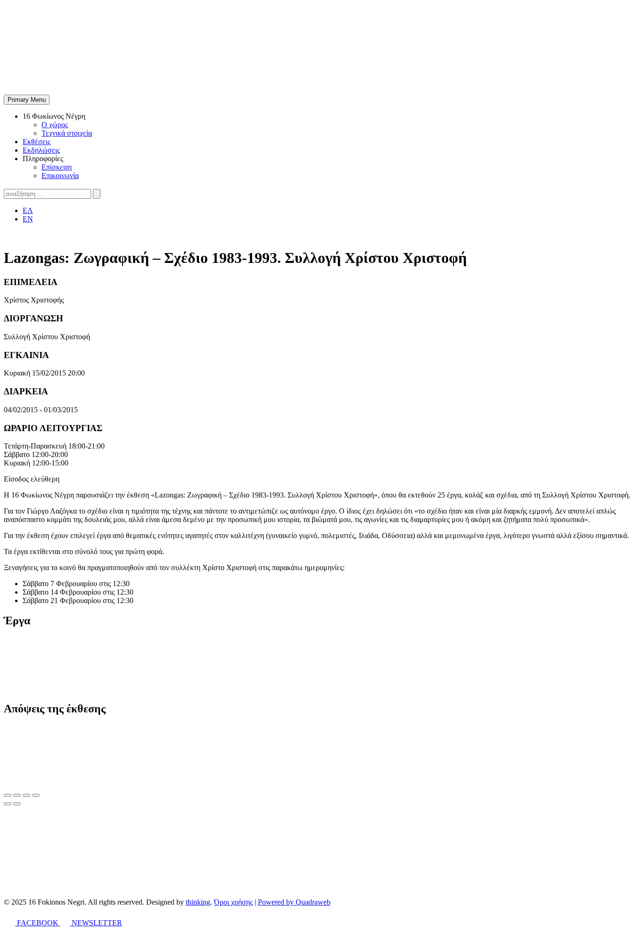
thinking (198, 902)
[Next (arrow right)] (17, 803)
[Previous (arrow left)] (7, 803)
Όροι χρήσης (233, 902)
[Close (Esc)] (7, 795)
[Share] (17, 795)
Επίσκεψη (56, 167)
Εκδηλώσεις (41, 150)
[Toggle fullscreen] (26, 795)
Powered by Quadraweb (294, 902)
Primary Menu (27, 99)
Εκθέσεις (36, 142)
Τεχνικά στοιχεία (66, 133)
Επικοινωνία (60, 176)
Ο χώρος (54, 125)
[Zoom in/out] (36, 795)
